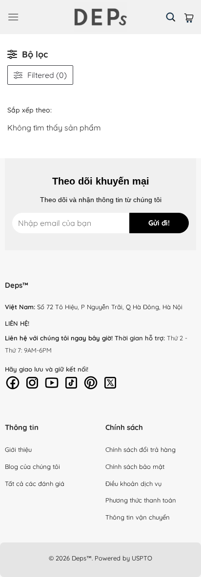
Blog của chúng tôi (32, 466)
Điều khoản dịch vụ (133, 483)
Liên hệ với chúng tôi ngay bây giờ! (59, 338)
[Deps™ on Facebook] (12, 382)
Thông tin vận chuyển (137, 517)
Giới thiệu (18, 449)
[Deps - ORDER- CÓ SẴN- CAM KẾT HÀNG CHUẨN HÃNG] (100, 17)
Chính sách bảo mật (134, 466)
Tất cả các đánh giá (34, 483)
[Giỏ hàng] (189, 17)
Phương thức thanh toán (140, 500)
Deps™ (82, 558)
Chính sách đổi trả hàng (140, 449)
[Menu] (13, 17)
